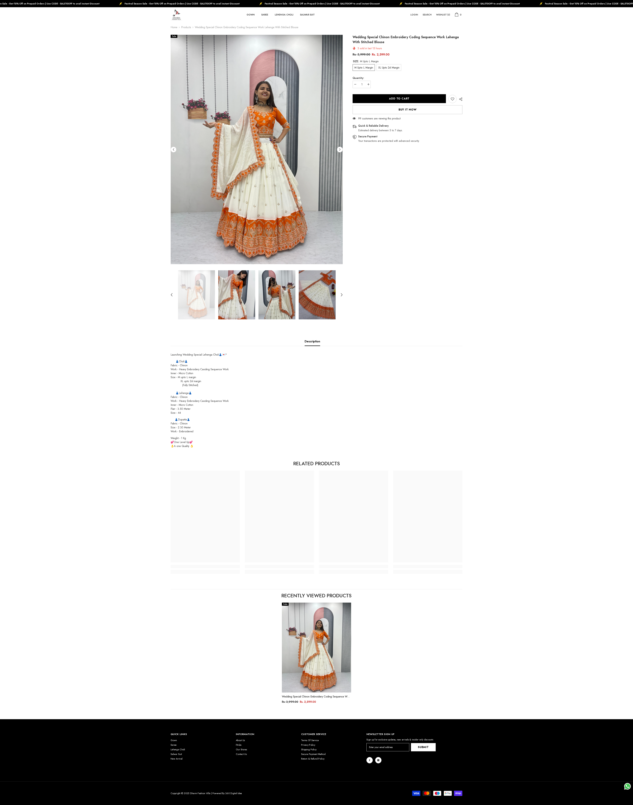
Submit (423, 747)
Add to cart (400, 98)
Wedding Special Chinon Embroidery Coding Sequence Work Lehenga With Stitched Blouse (316, 696)
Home (174, 27)
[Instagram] (378, 760)
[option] (257, 149)
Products (186, 27)
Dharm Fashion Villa (199, 793)
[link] (452, 99)
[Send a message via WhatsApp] (627, 786)
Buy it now (408, 109)
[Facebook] (369, 760)
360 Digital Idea (233, 793)
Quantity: (358, 78)
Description (312, 341)
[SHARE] (459, 99)
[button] (173, 149)
